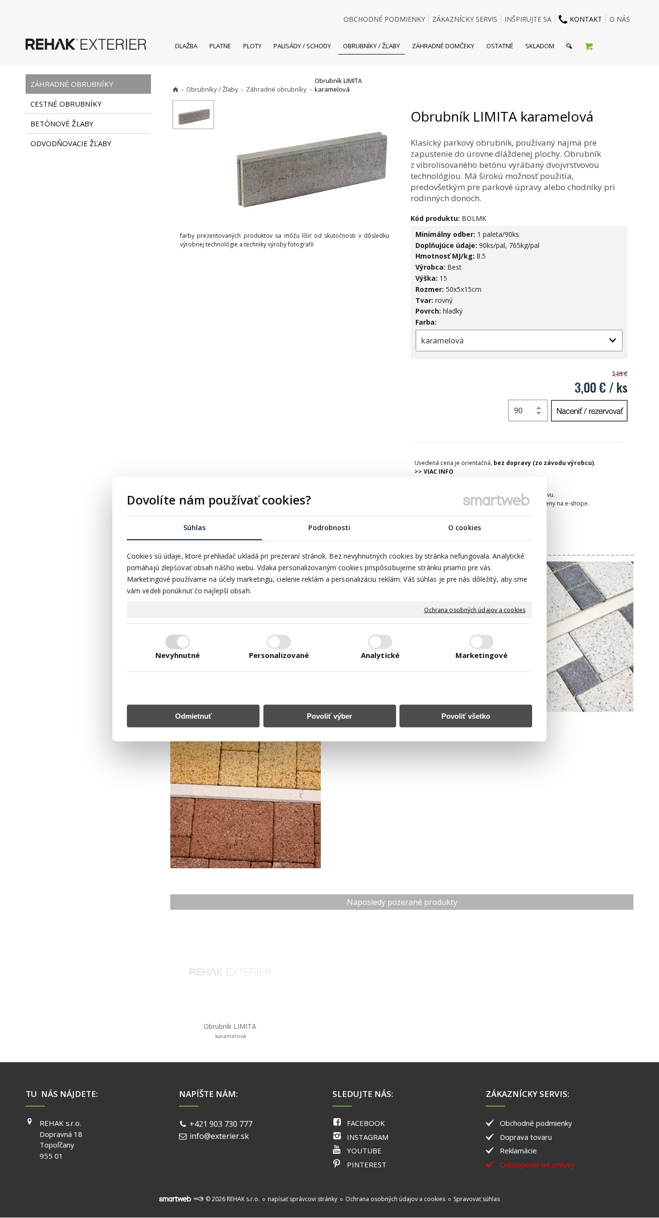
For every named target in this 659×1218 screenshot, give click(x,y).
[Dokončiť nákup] (589, 46)
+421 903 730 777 (221, 1124)
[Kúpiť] (589, 411)
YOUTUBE (364, 1150)
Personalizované (279, 654)
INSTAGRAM (367, 1137)
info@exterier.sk (219, 1136)
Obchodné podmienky (536, 1123)
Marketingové (481, 654)
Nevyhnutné (177, 654)
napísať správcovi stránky (302, 1199)
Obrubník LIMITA (230, 1031)
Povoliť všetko (465, 716)
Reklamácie (518, 1150)
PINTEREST (366, 1164)
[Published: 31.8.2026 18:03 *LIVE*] (198, 1199)
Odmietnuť (193, 716)
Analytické (380, 654)
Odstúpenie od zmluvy (537, 1164)
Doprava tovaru (526, 1137)
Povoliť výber (329, 716)
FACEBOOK (366, 1123)
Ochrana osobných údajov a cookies (474, 610)
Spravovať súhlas (476, 1199)
